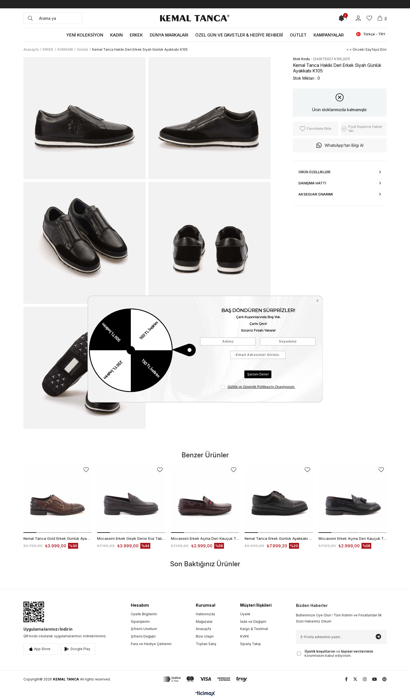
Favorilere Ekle (86, 469)
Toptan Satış (206, 644)
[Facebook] (346, 679)
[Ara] (30, 18)
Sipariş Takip (250, 644)
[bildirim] (341, 18)
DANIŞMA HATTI (312, 183)
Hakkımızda (205, 614)
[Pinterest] (384, 679)
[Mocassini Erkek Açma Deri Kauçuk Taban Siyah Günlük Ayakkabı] (353, 499)
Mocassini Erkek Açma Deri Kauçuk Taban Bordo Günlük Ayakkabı (205, 538)
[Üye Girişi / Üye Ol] (358, 18)
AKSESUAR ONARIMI (315, 194)
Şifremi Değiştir (143, 636)
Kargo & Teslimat (254, 629)
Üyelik (245, 614)
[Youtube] (374, 679)
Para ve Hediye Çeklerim (151, 644)
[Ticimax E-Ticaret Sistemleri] (205, 694)
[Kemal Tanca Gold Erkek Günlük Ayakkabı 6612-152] (57, 499)
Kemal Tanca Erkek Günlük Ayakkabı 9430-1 (279, 538)
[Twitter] (355, 679)
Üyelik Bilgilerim (144, 614)
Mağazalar (204, 621)
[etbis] (33, 612)
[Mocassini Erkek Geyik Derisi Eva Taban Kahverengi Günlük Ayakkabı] (131, 499)
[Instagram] (364, 679)
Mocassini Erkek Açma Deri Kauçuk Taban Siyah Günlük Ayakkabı (353, 538)
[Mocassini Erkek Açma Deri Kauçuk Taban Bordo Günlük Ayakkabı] (205, 499)
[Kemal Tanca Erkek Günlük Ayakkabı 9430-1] (279, 499)
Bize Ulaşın (205, 636)
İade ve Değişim (253, 621)
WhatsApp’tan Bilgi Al (344, 145)
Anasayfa (203, 629)
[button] (30, 532)
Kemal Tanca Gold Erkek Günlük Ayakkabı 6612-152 (57, 538)
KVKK (244, 636)
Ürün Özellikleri (314, 172)
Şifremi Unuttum (144, 629)
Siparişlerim (140, 621)
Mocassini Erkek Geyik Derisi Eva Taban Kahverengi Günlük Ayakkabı (131, 538)
